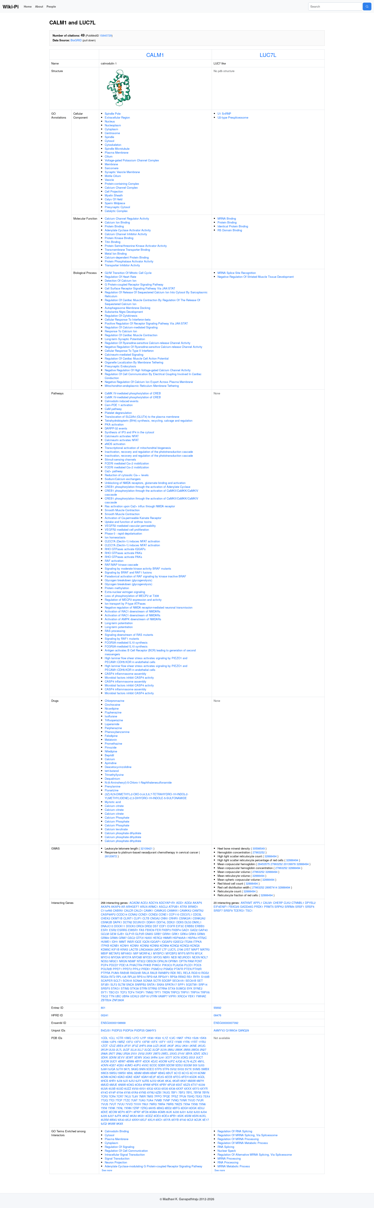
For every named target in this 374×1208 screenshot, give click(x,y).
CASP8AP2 (108, 914)
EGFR (171, 926)
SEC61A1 (178, 980)
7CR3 (104, 1096)
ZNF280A (118, 1000)
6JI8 (119, 1081)
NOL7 (204, 957)
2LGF (126, 1049)
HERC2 (157, 938)
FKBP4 (176, 930)
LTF (164, 949)
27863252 (259, 852)
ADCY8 (153, 903)
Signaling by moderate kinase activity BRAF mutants (138, 568)
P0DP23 (117, 1030)
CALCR (128, 910)
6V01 (142, 1088)
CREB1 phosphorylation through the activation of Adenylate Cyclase (147, 487)
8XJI (128, 1120)
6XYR (204, 1088)
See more (107, 1170)
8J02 (190, 1112)
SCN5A (147, 980)
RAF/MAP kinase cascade (121, 564)
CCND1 (143, 914)
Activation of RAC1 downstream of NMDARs (132, 611)
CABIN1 (118, 910)
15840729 (106, 35)
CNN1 (164, 918)
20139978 (290, 864)
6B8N (145, 1073)
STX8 (171, 988)
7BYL (189, 1092)
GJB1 (120, 934)
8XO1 (159, 1120)
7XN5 (194, 1104)
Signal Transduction (117, 1158)
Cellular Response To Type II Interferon (129, 351)
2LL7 (140, 1049)
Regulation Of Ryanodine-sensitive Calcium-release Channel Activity (147, 343)
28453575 (264, 864)
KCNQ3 (184, 945)
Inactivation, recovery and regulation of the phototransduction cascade (149, 452)
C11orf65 (106, 910)
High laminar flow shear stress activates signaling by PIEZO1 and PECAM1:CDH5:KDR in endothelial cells (146, 660)
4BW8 (130, 1061)
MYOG (157, 957)
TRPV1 (185, 992)
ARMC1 (153, 906)
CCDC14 (121, 914)
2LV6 (163, 1049)
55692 (217, 1008)
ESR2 (112, 930)
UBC (118, 996)
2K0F (170, 1046)
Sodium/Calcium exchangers (123, 479)
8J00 (176, 1112)
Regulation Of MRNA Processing (238, 1139)
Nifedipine (111, 751)
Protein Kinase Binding (119, 238)
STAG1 (115, 988)
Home (28, 6)
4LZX (193, 1061)
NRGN (123, 961)
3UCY (113, 1061)
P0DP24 (128, 1030)
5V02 (173, 1069)
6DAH (144, 1077)
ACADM (134, 903)
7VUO (191, 1100)
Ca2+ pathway (114, 471)
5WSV (122, 1073)
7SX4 (206, 1096)
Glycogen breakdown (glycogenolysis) (128, 580)
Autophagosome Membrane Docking (127, 308)
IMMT (122, 942)
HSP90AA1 (179, 938)
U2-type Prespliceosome (233, 117)
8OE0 (157, 1116)
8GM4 (153, 1112)
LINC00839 (146, 949)
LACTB (133, 949)
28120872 (111, 856)
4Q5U (120, 1065)
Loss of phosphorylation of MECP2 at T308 (132, 596)
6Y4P (112, 1092)
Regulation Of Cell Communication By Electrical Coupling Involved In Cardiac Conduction (153, 376)
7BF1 (174, 1092)
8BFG (176, 1108)
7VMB (158, 1100)
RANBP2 (163, 973)
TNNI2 (149, 992)
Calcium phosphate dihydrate (123, 833)
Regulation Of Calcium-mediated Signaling (131, 327)
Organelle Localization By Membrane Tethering (134, 362)
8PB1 (173, 1116)
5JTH (119, 1069)
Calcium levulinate (116, 829)
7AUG (166, 1092)
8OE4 (165, 1116)
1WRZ (121, 1042)
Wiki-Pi (11, 6)
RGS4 (104, 977)
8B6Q (160, 1108)
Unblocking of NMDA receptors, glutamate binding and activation (145, 483)
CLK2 (287, 903)
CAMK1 (148, 910)
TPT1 (157, 992)
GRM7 (123, 938)
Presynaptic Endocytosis (120, 366)
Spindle (109, 137)
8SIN (195, 1116)
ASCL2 (163, 906)
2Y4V (181, 1053)
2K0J (178, 1046)
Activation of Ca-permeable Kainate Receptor (133, 518)
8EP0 (121, 1112)
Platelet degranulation (118, 413)
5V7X (188, 1069)
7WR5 (170, 1104)
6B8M (138, 1073)
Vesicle (109, 180)
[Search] (367, 6)
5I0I (195, 1065)
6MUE (113, 1085)
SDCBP (166, 980)
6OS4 (138, 1085)
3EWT (129, 1057)
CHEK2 (105, 918)
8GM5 (161, 1112)
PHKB (147, 965)
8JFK (118, 1116)
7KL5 (127, 1096)
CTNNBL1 (298, 903)
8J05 (104, 1116)
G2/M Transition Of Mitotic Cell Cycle (128, 273)
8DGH (184, 1108)
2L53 (112, 1049)
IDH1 (115, 942)
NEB (174, 957)
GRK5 (192, 934)
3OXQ (184, 1057)
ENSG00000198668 (113, 1023)
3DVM (112, 1057)
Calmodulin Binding (117, 1131)
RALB (153, 973)
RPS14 (141, 977)
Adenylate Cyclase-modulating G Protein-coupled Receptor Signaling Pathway (153, 1166)
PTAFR (178, 969)
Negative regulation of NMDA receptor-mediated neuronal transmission (148, 607)
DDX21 (171, 922)
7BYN (205, 1092)
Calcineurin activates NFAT (122, 436)
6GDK (193, 1077)
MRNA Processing (229, 1158)
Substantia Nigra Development (124, 312)
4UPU (137, 1065)
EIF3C (180, 926)
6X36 (172, 1088)
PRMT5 (269, 906)
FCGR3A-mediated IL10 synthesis (126, 642)
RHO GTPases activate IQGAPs (125, 549)
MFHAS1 (126, 953)
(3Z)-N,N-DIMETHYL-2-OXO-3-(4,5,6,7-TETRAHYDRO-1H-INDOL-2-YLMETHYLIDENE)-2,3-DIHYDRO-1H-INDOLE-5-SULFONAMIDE (146, 796)
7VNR (183, 1100)
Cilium (109, 156)
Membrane (111, 164)
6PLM (171, 1085)
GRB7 (157, 934)
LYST (187, 949)
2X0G (173, 1053)
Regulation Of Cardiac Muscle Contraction (131, 335)
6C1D (177, 1073)
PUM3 (115, 973)
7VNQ (175, 1100)
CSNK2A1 (185, 918)
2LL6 (134, 1049)
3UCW (105, 1061)
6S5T (179, 1085)
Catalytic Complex (116, 211)
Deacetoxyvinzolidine (118, 767)
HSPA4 (192, 938)
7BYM (197, 1092)
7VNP (166, 1100)
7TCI (111, 1100)
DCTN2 (127, 922)
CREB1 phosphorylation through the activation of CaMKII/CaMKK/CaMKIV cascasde (151, 492)
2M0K (179, 1049)
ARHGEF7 (132, 906)
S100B (205, 977)
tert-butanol (112, 771)
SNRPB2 (140, 984)
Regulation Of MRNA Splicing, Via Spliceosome (247, 1135)
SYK (189, 988)
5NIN (142, 1069)
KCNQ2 (174, 945)
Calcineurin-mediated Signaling (124, 354)
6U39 (201, 1085)
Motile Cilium (113, 176)
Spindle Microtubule (117, 148)
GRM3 (201, 934)
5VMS (196, 1069)
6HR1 (112, 1081)
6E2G (160, 1077)
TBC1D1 (114, 992)
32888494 (270, 856)
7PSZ (174, 1096)
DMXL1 (197, 922)
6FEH (185, 1077)
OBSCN (151, 961)
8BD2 (168, 1108)
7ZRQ (144, 1108)
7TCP (118, 1100)
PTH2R (197, 969)
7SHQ (190, 1096)
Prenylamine (112, 786)
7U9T (134, 1100)
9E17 (205, 1120)
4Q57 (112, 1065)
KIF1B (115, 949)
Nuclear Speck (227, 1151)
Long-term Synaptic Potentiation (125, 339)
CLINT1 (128, 918)
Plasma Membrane (116, 152)
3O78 (176, 1057)
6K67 (183, 1081)
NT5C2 (141, 961)
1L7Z (165, 1038)
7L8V (135, 1096)
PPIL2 (136, 969)
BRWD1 (193, 906)
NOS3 (104, 961)
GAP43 (203, 930)
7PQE (166, 1096)
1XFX (154, 1042)
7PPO (158, 1096)
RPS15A (152, 977)
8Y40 (183, 1120)
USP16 (144, 996)
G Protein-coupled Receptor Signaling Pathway (134, 284)
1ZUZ (112, 1046)
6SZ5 (186, 1085)
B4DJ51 (106, 1030)
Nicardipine (112, 708)
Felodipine (111, 736)
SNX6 (160, 984)
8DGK (193, 1108)
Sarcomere (111, 168)
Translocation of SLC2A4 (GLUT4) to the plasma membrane (142, 416)
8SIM (188, 1116)
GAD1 (185, 930)
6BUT (169, 1073)
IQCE (138, 942)
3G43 (146, 1057)
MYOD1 (148, 957)
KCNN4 (164, 945)
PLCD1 (188, 965)
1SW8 (104, 1042)
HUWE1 (106, 942)
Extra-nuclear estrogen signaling (125, 592)
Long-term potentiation (119, 623)
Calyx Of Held (113, 199)
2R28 (126, 1053)
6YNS (142, 1092)
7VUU (120, 1104)
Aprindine (110, 763)
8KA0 (133, 1116)
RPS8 (173, 977)
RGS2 (205, 973)
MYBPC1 (159, 953)
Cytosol (109, 141)
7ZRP (135, 1108)
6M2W (192, 1081)
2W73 (156, 1053)
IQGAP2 (167, 942)
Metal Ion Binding (116, 253)
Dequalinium (112, 778)
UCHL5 (134, 996)
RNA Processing (228, 1162)
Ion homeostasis (115, 537)
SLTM (121, 984)
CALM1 (155, 54)
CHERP (278, 903)
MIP (136, 953)
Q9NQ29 (243, 1030)
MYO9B (137, 957)
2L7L (119, 1049)
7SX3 (198, 1096)
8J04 (204, 1112)
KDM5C (106, 949)
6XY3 (195, 1088)
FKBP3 (166, 930)
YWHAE (201, 996)
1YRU (202, 1042)
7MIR (142, 1096)
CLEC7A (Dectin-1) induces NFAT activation (132, 541)
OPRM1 (173, 961)
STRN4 (162, 988)
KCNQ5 (195, 945)
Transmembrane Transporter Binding (127, 249)
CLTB (145, 918)
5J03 (201, 1065)
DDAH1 (151, 922)
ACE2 (144, 903)
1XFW (146, 1042)
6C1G (185, 1073)
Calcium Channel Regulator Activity (127, 218)
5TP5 (158, 1069)
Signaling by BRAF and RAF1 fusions (128, 572)
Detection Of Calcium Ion (120, 280)
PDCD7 (113, 965)
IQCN (145, 942)
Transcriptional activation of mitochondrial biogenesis (138, 448)
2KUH (104, 1049)
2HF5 (142, 1046)
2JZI (156, 1046)
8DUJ (201, 1108)
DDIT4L (161, 922)
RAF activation (114, 561)
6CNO (113, 1077)
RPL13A (121, 977)
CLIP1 (138, 918)
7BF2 (181, 1092)
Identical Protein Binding (233, 226)
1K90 (150, 1038)
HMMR (167, 938)
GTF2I (140, 938)
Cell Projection (114, 191)
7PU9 (182, 1096)
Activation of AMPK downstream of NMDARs (133, 619)
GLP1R (129, 934)
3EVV (121, 1057)
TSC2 (104, 996)
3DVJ (204, 1053)
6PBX (155, 1085)
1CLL (112, 1038)
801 (103, 1008)
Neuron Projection (116, 1162)
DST (155, 926)
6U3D (119, 1088)
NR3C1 (113, 961)
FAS (141, 930)
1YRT (194, 1042)
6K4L (168, 1081)
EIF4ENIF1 (221, 906)
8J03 (197, 1112)
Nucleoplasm (113, 125)
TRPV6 (205, 992)
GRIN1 (166, 934)
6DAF (137, 1077)
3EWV (138, 1057)
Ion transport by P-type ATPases (125, 603)
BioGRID (76, 40)
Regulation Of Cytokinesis (121, 315)
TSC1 (249, 910)
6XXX (188, 1088)
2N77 (112, 1053)
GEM (113, 934)
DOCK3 (130, 926)
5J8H (104, 1069)
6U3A (104, 1088)
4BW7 (122, 1061)
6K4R (175, 1081)
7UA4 (149, 1100)
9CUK (198, 1120)
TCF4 (131, 992)
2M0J (171, 1049)
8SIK (180, 1116)
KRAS (124, 949)
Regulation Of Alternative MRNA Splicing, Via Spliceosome (255, 1154)
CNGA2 (155, 918)
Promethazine (113, 743)
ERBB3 (199, 926)
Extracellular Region (117, 117)
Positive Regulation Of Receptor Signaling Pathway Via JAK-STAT (146, 323)
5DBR (161, 1065)
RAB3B (124, 973)
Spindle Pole (113, 113)
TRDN (166, 992)
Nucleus (110, 121)
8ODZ (149, 1116)
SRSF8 (228, 910)
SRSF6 (309, 906)
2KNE (193, 1046)
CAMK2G (160, 910)
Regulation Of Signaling (119, 1147)
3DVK (104, 1057)
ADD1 (180, 903)
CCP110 (174, 914)
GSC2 (131, 938)
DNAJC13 (107, 926)
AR (123, 906)
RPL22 (131, 977)
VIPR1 (172, 996)
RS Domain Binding (230, 230)
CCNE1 (163, 914)
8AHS (152, 1108)
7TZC (126, 1100)
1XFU (129, 1042)
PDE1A (124, 965)
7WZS (178, 1104)
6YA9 (134, 1092)
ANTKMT (246, 903)
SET (200, 980)
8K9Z (125, 1116)
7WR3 (153, 1104)
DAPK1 (117, 922)
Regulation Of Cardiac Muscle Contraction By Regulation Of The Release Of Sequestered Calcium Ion (152, 302)
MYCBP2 (171, 953)
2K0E (163, 1046)
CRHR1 (173, 918)
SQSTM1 (192, 984)
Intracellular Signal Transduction (125, 1154)
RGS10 (195, 973)
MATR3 (205, 949)
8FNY (137, 1112)
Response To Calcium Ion (121, 331)
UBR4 (125, 996)
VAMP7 (163, 996)
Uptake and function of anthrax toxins (128, 522)
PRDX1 (145, 969)
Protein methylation (117, 588)
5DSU (179, 1065)
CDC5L (197, 914)
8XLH (151, 1120)
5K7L (127, 1069)
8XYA (167, 1120)
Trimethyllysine (114, 775)
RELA (186, 973)
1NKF (179, 1038)
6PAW (146, 1085)
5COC (153, 1065)
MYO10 (105, 957)
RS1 (189, 977)
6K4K (160, 1081)
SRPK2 (279, 906)
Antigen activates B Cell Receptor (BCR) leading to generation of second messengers (150, 652)
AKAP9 (115, 906)
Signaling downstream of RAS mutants (129, 635)
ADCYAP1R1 (167, 903)
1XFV (137, 1042)
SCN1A (127, 980)
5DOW (170, 1065)
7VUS (104, 1104)
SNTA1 (151, 984)
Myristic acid (113, 802)
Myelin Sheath (114, 195)
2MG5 (195, 1049)
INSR (130, 942)
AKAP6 (105, 906)
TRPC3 (175, 992)
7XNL (119, 1108)
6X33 (157, 1088)
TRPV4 (195, 992)
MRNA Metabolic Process (234, 1166)
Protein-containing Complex (122, 184)
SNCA (130, 984)
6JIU (132, 1081)
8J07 (111, 1116)
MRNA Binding (227, 218)
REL (179, 973)
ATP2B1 (174, 906)
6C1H (193, 1073)
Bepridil (109, 755)
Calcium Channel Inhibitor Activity (126, 234)
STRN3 (152, 988)
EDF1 (162, 926)
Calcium (110, 759)
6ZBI (158, 1092)
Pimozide (110, 747)
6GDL (201, 1077)
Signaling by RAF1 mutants (122, 638)
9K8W (111, 1123)
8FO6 (145, 1112)
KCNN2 (144, 945)
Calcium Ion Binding (117, 222)
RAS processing (115, 631)
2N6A (104, 1053)
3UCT (199, 1057)
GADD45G (246, 906)
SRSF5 (105, 988)
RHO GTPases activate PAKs (123, 553)
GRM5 (114, 938)
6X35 (164, 1088)
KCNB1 (114, 945)
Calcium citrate (114, 806)
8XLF (143, 1120)
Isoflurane (111, 716)
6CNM (201, 1073)
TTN (111, 996)
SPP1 (181, 984)
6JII (125, 1081)
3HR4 (154, 1057)
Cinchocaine (112, 704)
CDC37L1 (186, 914)
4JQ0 (179, 1061)
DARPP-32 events (116, 428)
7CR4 (112, 1096)
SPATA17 (171, 984)
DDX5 (180, 922)
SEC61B (190, 980)
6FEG (177, 1077)
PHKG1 (156, 965)
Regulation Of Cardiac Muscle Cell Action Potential (137, 358)
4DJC (154, 1061)
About (39, 6)
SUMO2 (181, 988)
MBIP (104, 953)
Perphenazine (113, 728)
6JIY (138, 1081)
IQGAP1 (155, 942)
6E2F (152, 1077)
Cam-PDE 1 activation (119, 405)
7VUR (199, 1100)
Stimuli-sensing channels (120, 459)
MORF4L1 (145, 953)
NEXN (196, 957)
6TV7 (194, 1085)
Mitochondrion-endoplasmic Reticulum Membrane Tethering (142, 386)
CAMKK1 (173, 910)
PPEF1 (117, 969)
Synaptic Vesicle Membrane (122, 172)
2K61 (185, 1046)
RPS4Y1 (163, 977)
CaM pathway (113, 409)
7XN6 (202, 1104)
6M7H (200, 1081)
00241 (104, 1015)
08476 (217, 1015)
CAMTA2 (197, 910)
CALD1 (138, 910)
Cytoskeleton (113, 145)
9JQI (104, 1123)
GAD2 (194, 930)
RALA (145, 973)
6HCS (104, 1081)
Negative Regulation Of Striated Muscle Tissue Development (256, 277)
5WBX (205, 1069)
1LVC (172, 1038)
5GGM (188, 1065)
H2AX (148, 938)
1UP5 (112, 1042)
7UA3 (142, 1100)
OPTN (183, 961)
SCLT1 (117, 980)
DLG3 (187, 922)
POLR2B (106, 969)
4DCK (146, 1061)
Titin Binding (112, 242)
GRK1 (175, 934)
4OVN (104, 1065)
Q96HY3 (150, 1030)
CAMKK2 (185, 910)
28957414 (271, 887)
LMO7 (157, 949)
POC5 (197, 965)
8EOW (113, 1112)
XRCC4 (182, 996)
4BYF (138, 1061)
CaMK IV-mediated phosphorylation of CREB (133, 393)
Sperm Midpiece (115, 203)
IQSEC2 (178, 942)
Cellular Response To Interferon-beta (127, 319)
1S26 (195, 1038)
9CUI (190, 1120)
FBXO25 (234, 906)
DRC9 (140, 926)
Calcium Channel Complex (121, 187)
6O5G (130, 1085)
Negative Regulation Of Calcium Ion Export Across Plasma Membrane (149, 382)
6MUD (105, 1085)
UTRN (153, 996)
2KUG (201, 1046)
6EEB (168, 1077)
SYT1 (104, 992)
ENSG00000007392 (226, 1023)
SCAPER (107, 980)
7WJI (145, 1104)
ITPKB (105, 945)
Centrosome (112, 133)
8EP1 (129, 1112)
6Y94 (120, 1092)
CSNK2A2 (199, 918)
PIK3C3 (167, 965)
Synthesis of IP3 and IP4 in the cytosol (129, 432)
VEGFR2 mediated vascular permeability (130, 526)
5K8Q (134, 1069)
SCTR (157, 980)
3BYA (188, 1053)
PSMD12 (157, 969)
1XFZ (169, 1042)
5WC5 (104, 1073)
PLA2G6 (178, 965)
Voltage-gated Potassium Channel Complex (132, 160)
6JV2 (153, 1081)
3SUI (192, 1057)
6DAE (129, 1077)
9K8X (119, 1123)
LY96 (180, 949)
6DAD (121, 1077)
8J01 (183, 1112)
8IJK (169, 1112)
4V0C (145, 1065)
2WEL (165, 1053)
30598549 (259, 848)
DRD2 (148, 926)
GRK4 (184, 934)
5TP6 (166, 1069)
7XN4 (186, 1104)
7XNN (127, 1108)
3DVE (196, 1053)
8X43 (121, 1120)
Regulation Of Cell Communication (126, 1151)
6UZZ (127, 1088)
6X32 (150, 1088)
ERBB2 (189, 926)
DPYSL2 (310, 903)
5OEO (150, 1069)
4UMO (129, 1065)
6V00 (135, 1088)
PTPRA (105, 973)
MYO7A (126, 957)
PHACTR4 (135, 965)
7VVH (137, 1104)
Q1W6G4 (231, 1030)
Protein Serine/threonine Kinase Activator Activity (136, 246)
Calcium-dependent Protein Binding (127, 257)
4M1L (201, 1061)
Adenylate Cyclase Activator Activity (128, 230)
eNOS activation (115, 444)
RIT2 (112, 977)
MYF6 (190, 953)
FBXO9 (149, 930)
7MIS (150, 1096)
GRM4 (105, 938)
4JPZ (171, 1061)
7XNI (104, 1108)
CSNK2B (106, 922)
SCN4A (137, 980)
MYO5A (116, 957)
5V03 (180, 1069)
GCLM (105, 934)
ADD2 (188, 903)
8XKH (135, 1120)
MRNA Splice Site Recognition (237, 273)
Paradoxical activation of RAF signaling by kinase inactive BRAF (145, 576)
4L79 (186, 1061)
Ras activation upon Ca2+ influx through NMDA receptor (140, 506)
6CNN (104, 1077)
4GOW (163, 1061)
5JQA (111, 1069)
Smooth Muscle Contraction (122, 510)
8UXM (105, 1120)
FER (158, 930)
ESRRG (122, 930)
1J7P (143, 1038)
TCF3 (123, 992)
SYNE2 (197, 988)
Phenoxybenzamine (117, 732)
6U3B (112, 1088)
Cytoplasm (111, 129)
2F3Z (135, 1046)
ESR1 (104, 930)
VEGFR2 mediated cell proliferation (127, 529)
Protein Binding (114, 226)
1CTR (119, 1038)
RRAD (182, 977)
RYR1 (196, 977)
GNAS (149, 934)
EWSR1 (133, 930)
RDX (173, 973)
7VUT (112, 1104)
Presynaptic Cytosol (117, 207)
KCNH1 (124, 945)
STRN (143, 988)
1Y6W (178, 1042)
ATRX (183, 906)
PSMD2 (168, 969)
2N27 (203, 1049)
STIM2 (125, 988)
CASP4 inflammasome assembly (125, 673)
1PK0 (187, 1038)
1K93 (157, 1038)
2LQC (148, 1049)
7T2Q (104, 1100)
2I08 (149, 1046)
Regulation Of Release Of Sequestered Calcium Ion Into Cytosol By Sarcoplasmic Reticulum (156, 294)
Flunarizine (111, 790)
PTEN (188, 969)
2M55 (187, 1049)
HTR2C (202, 938)
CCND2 (153, 914)
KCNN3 (154, 945)
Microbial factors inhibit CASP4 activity (129, 677)
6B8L (130, 1073)
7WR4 (161, 1104)
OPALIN (162, 961)
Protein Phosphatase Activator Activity (129, 261)
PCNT (198, 961)
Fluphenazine (113, 712)
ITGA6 (188, 942)
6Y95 (127, 1092)
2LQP (156, 1049)
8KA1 (141, 1116)
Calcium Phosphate (117, 817)
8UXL (202, 1116)
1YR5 (186, 1042)
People (51, 6)
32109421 (146, 848)
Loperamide (112, 724)
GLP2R (139, 934)
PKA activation (114, 424)
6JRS (145, 1081)
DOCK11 (119, 926)
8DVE (104, 1112)
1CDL (104, 1038)
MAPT (195, 949)
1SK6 (202, 1038)
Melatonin (111, 739)
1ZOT (104, 1046)
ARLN (143, 906)
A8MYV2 (219, 1030)
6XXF (179, 1088)
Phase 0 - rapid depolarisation (123, 533)
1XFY (162, 1042)
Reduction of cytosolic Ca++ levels (127, 475)
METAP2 (114, 953)
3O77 (168, 1057)
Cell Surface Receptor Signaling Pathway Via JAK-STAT (140, 288)
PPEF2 (127, 969)
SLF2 (113, 984)
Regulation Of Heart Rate (120, 277)
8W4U (113, 1120)
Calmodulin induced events (122, 401)
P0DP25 (139, 1030)
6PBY (163, 1085)
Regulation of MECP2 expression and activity (133, 600)
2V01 (134, 1053)
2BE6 (119, 1046)
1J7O (135, 1038)
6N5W (122, 1085)
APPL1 (257, 903)
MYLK (199, 953)
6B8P (153, 1073)
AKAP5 (197, 903)
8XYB (175, 1120)
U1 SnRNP (224, 113)
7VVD (129, 1104)
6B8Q (161, 1073)
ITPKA (197, 942)
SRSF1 (299, 906)
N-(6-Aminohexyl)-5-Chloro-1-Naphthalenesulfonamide (138, 782)
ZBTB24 (106, 1000)
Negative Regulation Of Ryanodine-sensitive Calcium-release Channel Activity (153, 347)
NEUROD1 (184, 957)
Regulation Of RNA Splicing (235, 1131)
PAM (191, 961)
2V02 (141, 1053)
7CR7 (119, 1096)
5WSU (113, 1073)
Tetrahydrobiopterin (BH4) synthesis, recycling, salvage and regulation (148, 420)
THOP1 (140, 992)
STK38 (134, 988)
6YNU (151, 1092)
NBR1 (166, 957)
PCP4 (104, 965)
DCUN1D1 (139, 922)
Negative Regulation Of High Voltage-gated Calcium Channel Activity (148, 370)
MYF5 (181, 953)
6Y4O (104, 1092)
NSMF (132, 961)
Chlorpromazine (114, 701)
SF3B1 (105, 984)
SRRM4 (289, 906)
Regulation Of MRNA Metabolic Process (243, 1143)
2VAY (148, 1053)
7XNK (111, 1108)
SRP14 (202, 984)
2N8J (119, 1053)
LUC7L (268, 54)
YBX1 (191, 996)
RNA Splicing (226, 1147)
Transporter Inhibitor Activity (122, 265)
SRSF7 (218, 910)
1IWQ (127, 1038)
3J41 (161, 1057)
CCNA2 (132, 914)
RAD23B (135, 973)
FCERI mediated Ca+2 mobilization (127, 463)
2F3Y (127, 1046)
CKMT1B (117, 918)
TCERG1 (239, 910)
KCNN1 (134, 945)
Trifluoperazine (114, 720)
